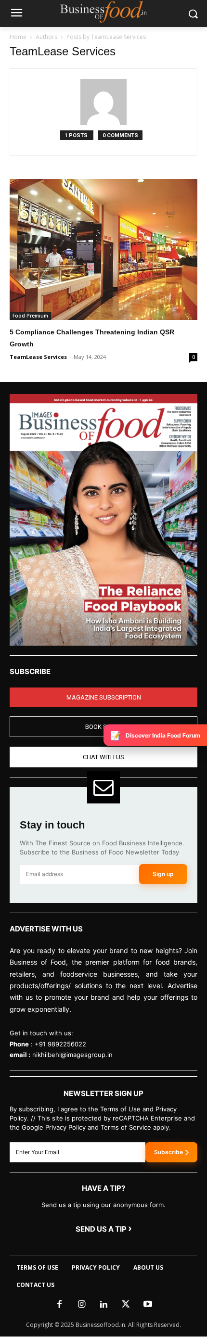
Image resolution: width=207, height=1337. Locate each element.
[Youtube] (147, 1304)
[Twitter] (125, 1304)
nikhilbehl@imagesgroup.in (72, 1054)
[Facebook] (59, 1304)
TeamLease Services (38, 356)
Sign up (163, 874)
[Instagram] (81, 1304)
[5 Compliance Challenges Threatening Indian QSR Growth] (103, 249)
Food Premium (30, 315)
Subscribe (168, 1152)
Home (18, 37)
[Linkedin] (103, 1304)
